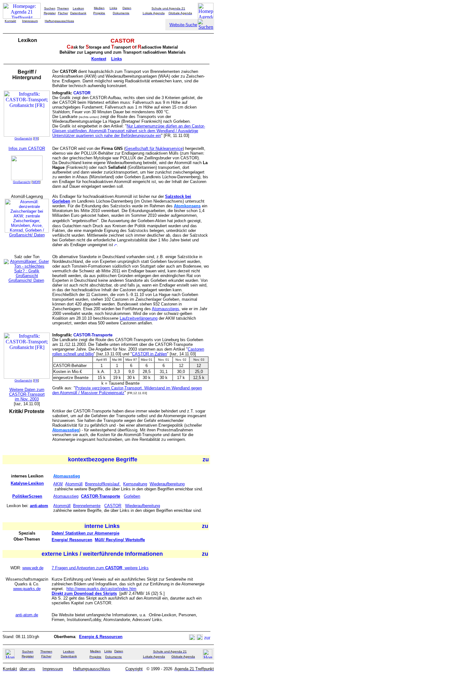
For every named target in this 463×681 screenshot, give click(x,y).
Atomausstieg (65, 496)
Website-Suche (183, 24)
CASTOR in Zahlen (149, 354)
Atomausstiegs (165, 308)
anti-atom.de (26, 615)
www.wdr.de (32, 568)
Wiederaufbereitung (167, 484)
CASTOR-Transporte (100, 496)
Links (116, 58)
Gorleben (132, 496)
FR (36, 138)
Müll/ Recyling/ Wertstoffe (120, 539)
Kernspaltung (135, 484)
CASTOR (112, 505)
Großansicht (23, 138)
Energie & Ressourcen (101, 636)
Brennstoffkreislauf (103, 484)
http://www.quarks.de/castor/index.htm (101, 588)
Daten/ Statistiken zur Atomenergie (85, 533)
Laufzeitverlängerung (138, 318)
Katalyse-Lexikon (27, 483)
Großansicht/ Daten (27, 235)
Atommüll (74, 484)
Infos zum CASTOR (27, 148)
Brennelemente (86, 505)
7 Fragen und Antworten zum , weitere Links (100, 568)
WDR (36, 182)
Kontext (98, 58)
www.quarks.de (27, 588)
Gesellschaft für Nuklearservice (154, 148)
